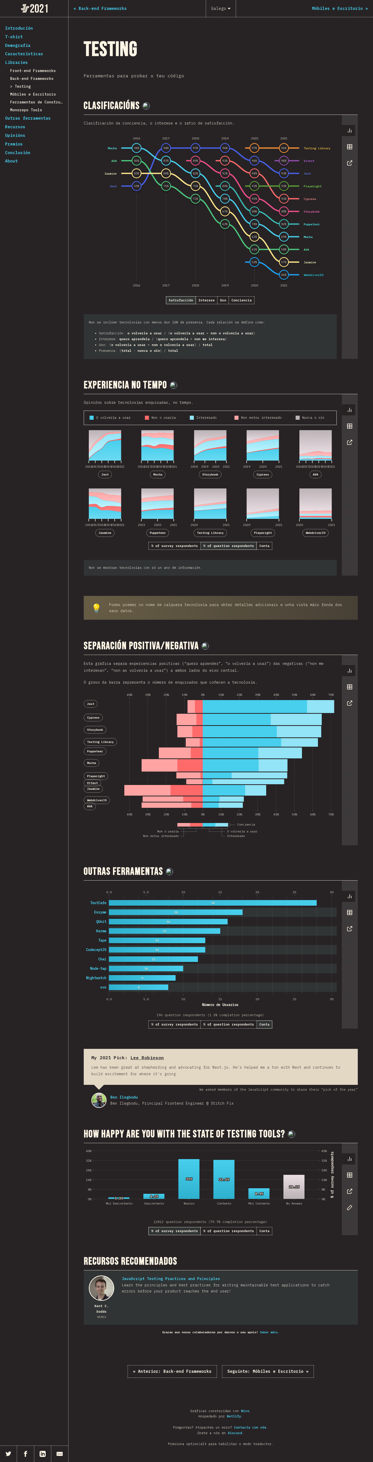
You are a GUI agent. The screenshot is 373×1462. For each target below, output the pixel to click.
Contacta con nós (250, 1427)
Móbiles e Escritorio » (268, 1371)
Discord (235, 1433)
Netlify (234, 1416)
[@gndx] (146, 106)
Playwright (263, 533)
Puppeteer (158, 533)
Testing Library (210, 533)
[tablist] (348, 149)
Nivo (245, 1411)
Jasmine (105, 533)
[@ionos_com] (173, 385)
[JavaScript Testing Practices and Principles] (101, 1288)
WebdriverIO (315, 533)
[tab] (350, 130)
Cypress (263, 474)
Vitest (92, 783)
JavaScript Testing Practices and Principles (171, 1278)
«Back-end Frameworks (172, 1371)
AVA (315, 474)
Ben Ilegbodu (99, 1100)
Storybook (210, 474)
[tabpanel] (221, 237)
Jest (105, 474)
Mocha (157, 474)
